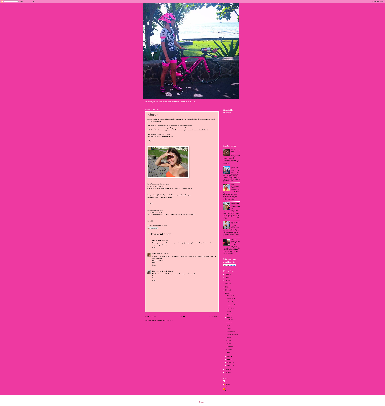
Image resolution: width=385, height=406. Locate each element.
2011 (226, 290)
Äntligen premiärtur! (232, 335)
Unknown (227, 389)
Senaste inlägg (150, 316)
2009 (226, 369)
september (230, 305)
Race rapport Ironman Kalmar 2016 (235, 168)
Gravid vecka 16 (235, 223)
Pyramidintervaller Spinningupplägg (235, 205)
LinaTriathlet (227, 385)
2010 (226, 293)
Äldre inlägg (214, 316)
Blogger (201, 402)
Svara (154, 247)
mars (228, 359)
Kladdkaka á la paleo (235, 151)
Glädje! (228, 341)
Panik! (228, 326)
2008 (226, 372)
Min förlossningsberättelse (235, 186)
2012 (226, 287)
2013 (226, 284)
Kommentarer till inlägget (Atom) (163, 320)
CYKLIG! (229, 349)
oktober (229, 302)
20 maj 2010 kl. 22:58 (162, 240)
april (228, 356)
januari (229, 365)
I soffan (228, 343)
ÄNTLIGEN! (230, 320)
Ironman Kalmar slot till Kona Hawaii (235, 241)
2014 (226, 281)
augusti (229, 308)
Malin (154, 254)
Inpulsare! (229, 323)
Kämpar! (229, 329)
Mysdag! (228, 352)
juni (228, 314)
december (230, 296)
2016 (226, 275)
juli (228, 311)
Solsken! (228, 338)
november (230, 299)
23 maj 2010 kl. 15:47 (168, 271)
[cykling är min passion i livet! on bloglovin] (229, 266)
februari (229, 362)
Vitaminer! (229, 346)
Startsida (182, 316)
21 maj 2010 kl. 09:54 (163, 253)
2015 (226, 278)
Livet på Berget (156, 271)
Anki (153, 240)
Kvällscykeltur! (230, 332)
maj (228, 317)
